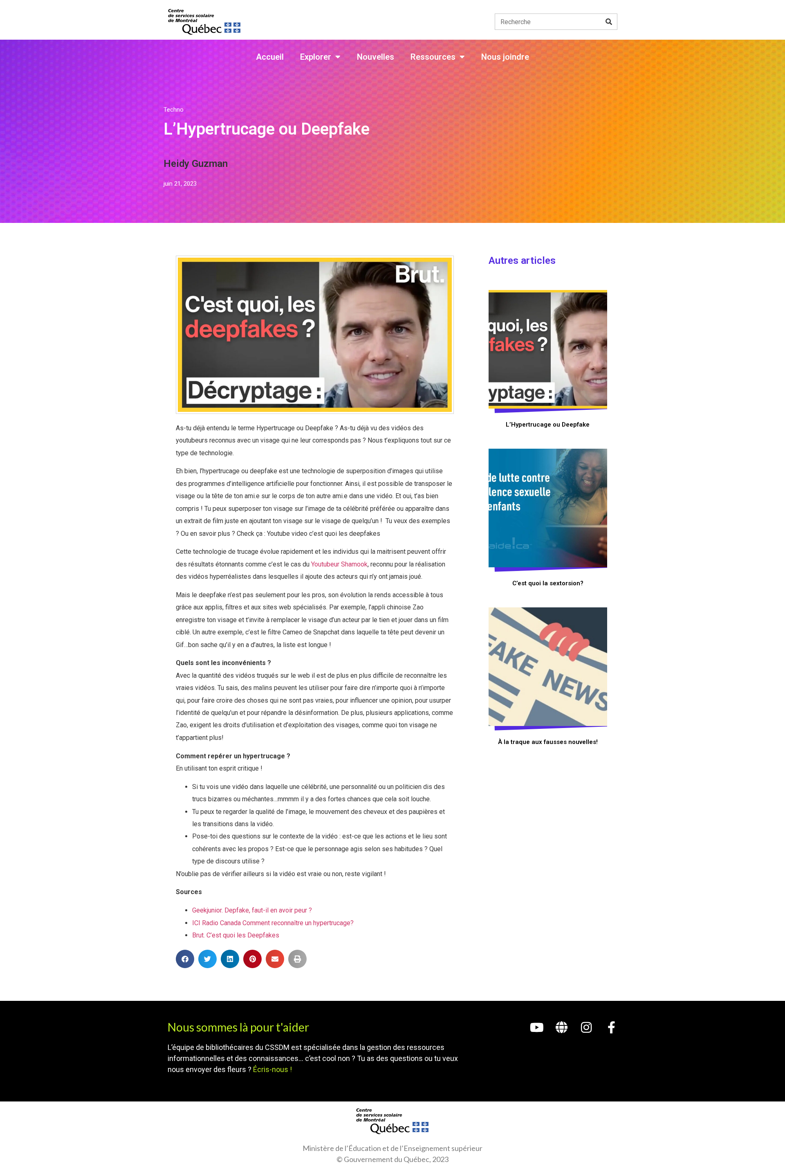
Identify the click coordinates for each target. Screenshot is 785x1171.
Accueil (270, 57)
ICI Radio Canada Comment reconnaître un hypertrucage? (273, 923)
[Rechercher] (609, 21)
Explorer (315, 57)
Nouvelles (375, 57)
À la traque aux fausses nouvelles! (548, 742)
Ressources (432, 57)
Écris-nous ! (272, 1069)
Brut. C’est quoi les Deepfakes (235, 935)
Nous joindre (505, 57)
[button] (185, 959)
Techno (174, 109)
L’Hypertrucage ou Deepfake (548, 424)
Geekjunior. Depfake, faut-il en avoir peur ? (252, 910)
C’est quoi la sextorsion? (547, 583)
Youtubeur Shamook (339, 564)
